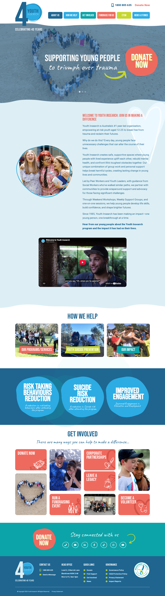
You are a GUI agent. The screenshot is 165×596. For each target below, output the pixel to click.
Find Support (92, 574)
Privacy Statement (116, 578)
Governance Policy (116, 570)
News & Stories (141, 15)
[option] (82, 64)
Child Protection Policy (118, 574)
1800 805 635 (123, 5)
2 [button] (82, 92)
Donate (89, 570)
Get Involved (92, 578)
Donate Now (142, 5)
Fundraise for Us (106, 15)
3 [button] (85, 92)
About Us (55, 15)
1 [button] (80, 92)
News (89, 581)
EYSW (124, 15)
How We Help (71, 15)
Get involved (88, 15)
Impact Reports (115, 581)
